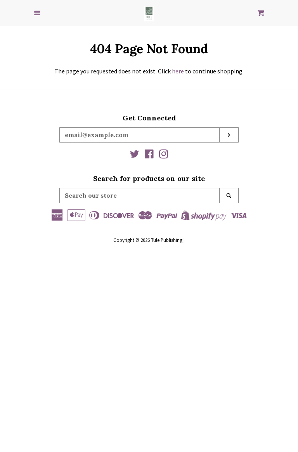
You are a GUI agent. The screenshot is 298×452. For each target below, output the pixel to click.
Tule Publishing (166, 240)
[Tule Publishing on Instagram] (163, 155)
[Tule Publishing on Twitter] (134, 155)
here (178, 71)
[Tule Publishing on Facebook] (149, 155)
